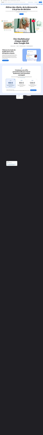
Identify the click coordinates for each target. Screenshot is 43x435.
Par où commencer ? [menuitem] (5, 0)
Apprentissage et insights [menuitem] (13, 0)
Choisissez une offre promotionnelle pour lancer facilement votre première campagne (21, 72)
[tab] (13, 46)
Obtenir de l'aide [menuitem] (18, 0)
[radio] (10, 83)
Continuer (40, 2)
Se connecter (36, 2)
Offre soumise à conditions (22, 77)
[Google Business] (1, 0)
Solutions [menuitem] (9, 0)
